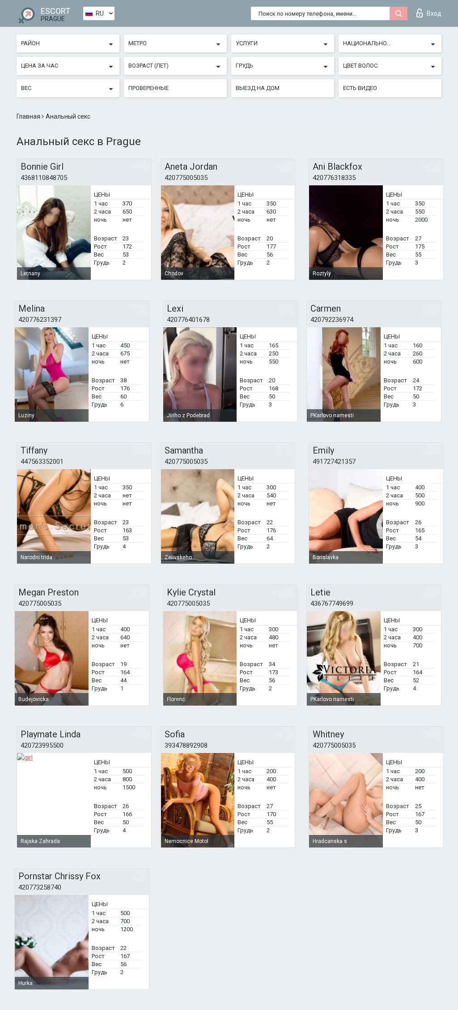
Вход (434, 13)
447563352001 (42, 462)
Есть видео (360, 88)
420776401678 (188, 320)
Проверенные (148, 88)
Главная (29, 116)
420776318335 (334, 178)
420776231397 (39, 320)
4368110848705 (44, 178)
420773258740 (39, 887)
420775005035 (186, 178)
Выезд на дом (258, 88)
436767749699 (331, 603)
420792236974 (331, 320)
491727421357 (334, 462)
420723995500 (42, 745)
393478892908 (186, 745)
